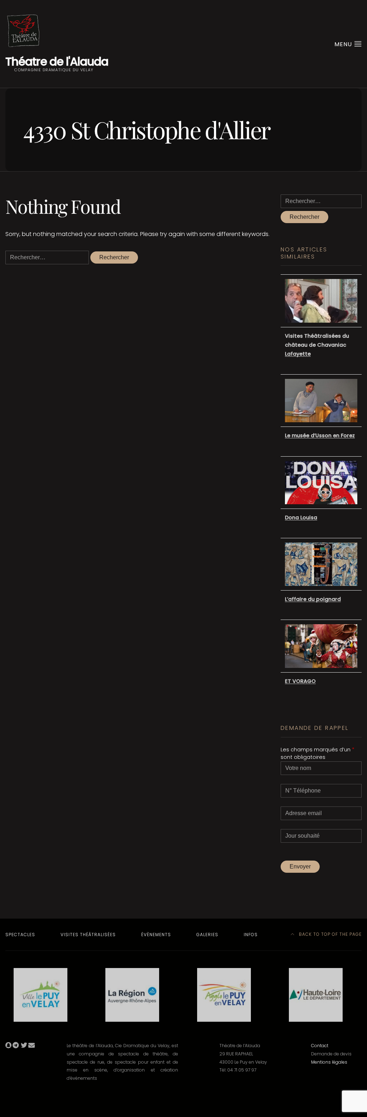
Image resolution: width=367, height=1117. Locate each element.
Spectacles (20, 934)
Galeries (207, 934)
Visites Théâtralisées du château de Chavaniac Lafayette (317, 344)
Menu (344, 44)
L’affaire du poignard (313, 599)
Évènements (156, 934)
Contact (319, 1046)
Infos (251, 934)
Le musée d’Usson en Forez (320, 435)
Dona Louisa (301, 517)
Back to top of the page (329, 934)
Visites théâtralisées (88, 934)
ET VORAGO (300, 681)
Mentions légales (329, 1062)
